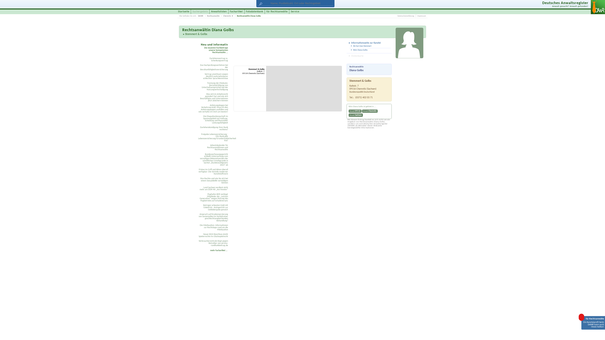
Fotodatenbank (254, 11)
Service (295, 11)
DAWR (200, 16)
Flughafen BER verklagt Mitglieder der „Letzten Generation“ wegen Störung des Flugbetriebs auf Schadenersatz (214, 197)
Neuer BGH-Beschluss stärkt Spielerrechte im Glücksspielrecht (213, 235)
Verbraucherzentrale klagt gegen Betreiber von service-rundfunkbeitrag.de (213, 243)
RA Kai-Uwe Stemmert (362, 46)
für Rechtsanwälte (277, 11)
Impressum (421, 16)
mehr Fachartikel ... (219, 250)
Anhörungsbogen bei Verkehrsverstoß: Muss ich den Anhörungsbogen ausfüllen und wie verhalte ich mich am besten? (213, 108)
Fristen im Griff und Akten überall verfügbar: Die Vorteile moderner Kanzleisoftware (213, 172)
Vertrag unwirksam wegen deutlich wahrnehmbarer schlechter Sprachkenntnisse (215, 76)
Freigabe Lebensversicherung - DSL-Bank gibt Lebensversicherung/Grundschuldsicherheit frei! (213, 137)
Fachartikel (236, 11)
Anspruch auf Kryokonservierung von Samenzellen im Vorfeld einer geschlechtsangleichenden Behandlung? (213, 217)
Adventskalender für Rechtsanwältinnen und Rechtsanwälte (217, 147)
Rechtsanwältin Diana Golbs (249, 16)
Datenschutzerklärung (406, 16)
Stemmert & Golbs (196, 34)
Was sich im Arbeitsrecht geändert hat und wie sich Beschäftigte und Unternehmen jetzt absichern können (214, 97)
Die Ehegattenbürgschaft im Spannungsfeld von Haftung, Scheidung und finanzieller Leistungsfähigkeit (215, 119)
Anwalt (355, 111)
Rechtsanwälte (213, 16)
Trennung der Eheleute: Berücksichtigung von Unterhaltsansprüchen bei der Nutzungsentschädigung (215, 86)
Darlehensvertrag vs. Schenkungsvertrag (219, 59)
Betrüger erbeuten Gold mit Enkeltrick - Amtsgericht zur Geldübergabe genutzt (215, 207)
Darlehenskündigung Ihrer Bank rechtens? (214, 128)
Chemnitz (227, 16)
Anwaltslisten (219, 11)
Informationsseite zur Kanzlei (366, 43)
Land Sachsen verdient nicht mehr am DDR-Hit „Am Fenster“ (214, 189)
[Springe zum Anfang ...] (599, 334)
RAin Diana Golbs (360, 50)
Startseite (183, 11)
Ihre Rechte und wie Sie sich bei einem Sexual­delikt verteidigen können (214, 181)
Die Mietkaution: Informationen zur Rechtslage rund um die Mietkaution (214, 227)
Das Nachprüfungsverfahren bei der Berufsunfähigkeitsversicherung (214, 67)
